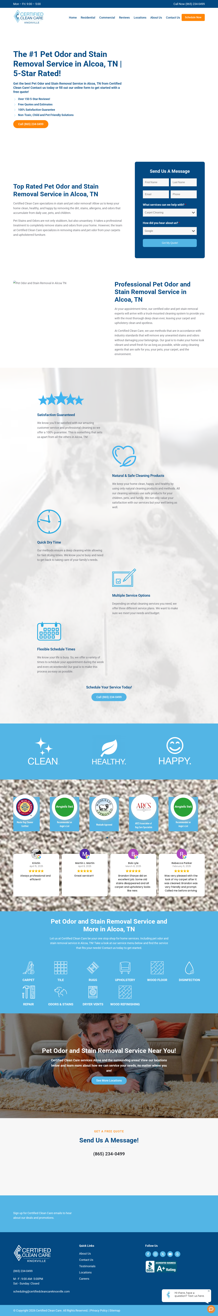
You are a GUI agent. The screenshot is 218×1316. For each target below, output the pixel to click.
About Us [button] (156, 17)
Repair (28, 1004)
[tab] (99, 837)
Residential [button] (88, 17)
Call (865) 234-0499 (30, 124)
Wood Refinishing (125, 1004)
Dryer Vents (93, 1004)
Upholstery (125, 980)
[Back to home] (29, 17)
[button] (19, 812)
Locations (140, 17)
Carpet (28, 980)
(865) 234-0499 (109, 1154)
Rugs (93, 980)
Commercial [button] (107, 17)
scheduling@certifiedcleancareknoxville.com (41, 1291)
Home (73, 17)
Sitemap (114, 1310)
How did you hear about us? (161, 223)
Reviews (124, 17)
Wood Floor (157, 980)
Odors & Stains (60, 1004)
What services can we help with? (164, 204)
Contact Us (173, 17)
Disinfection (189, 980)
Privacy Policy (99, 1310)
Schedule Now (193, 17)
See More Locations (109, 1080)
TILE (60, 980)
